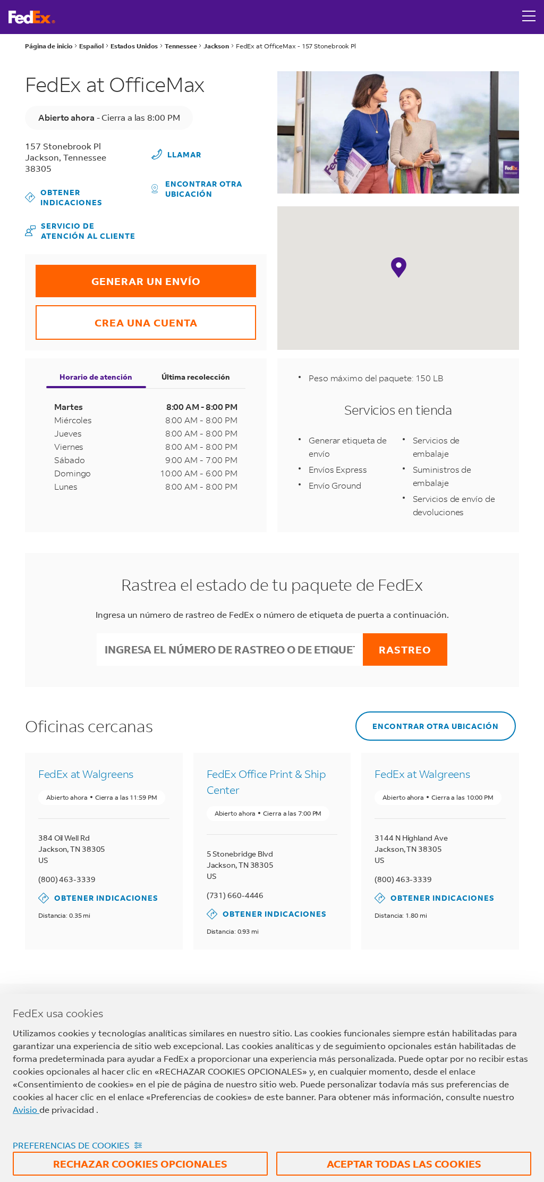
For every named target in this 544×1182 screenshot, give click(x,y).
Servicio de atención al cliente (80, 231)
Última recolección (196, 377)
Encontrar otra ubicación (203, 189)
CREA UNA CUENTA (117, 317)
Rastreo (405, 649)
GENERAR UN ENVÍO (118, 276)
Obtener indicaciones (64, 197)
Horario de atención (96, 377)
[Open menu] (529, 17)
